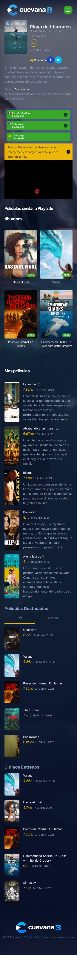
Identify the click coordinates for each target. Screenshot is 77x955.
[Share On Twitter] (58, 59)
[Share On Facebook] (50, 59)
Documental (22, 89)
